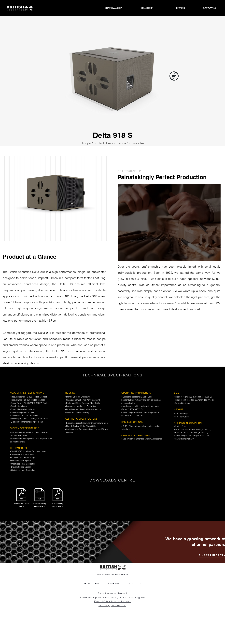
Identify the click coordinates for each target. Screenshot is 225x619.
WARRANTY (114, 583)
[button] (171, 8)
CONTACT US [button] (133, 583)
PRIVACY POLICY (94, 583)
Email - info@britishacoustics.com (112, 601)
